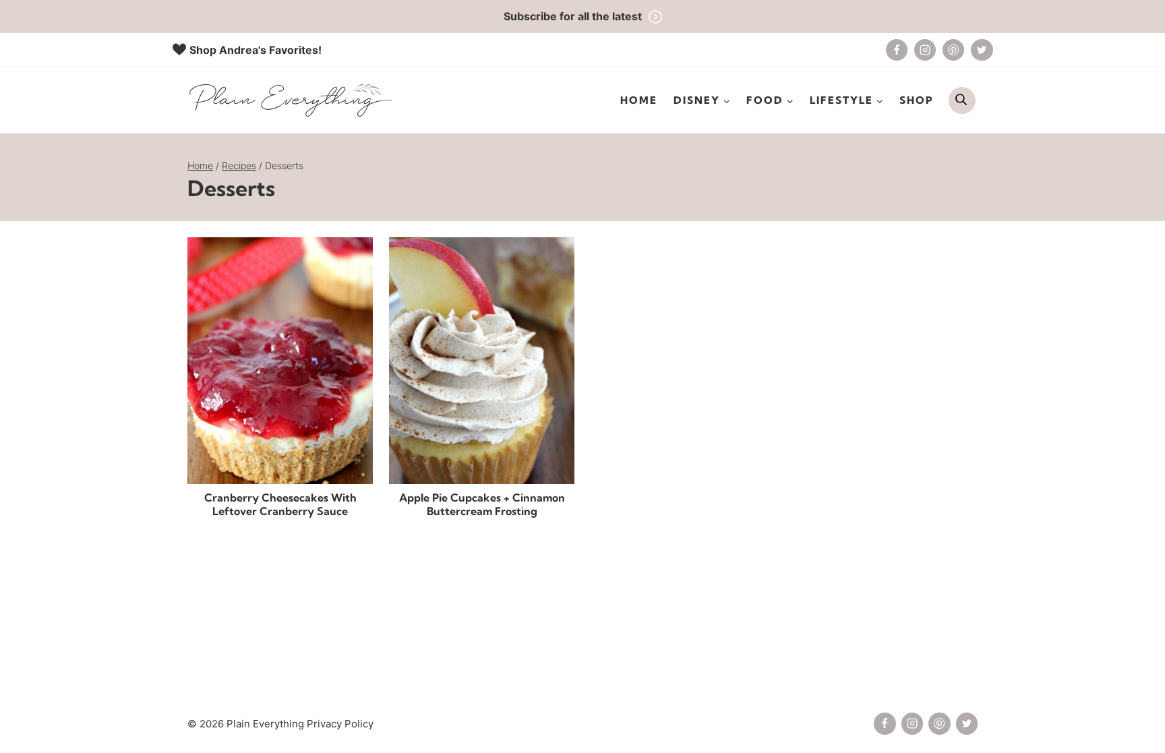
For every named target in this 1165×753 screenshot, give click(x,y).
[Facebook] (896, 50)
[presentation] (280, 360)
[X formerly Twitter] (981, 50)
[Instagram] (925, 50)
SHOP (916, 100)
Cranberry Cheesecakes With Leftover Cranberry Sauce (280, 504)
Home (638, 100)
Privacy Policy (340, 723)
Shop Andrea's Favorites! (255, 50)
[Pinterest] (953, 50)
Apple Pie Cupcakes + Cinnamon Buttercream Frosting (482, 504)
